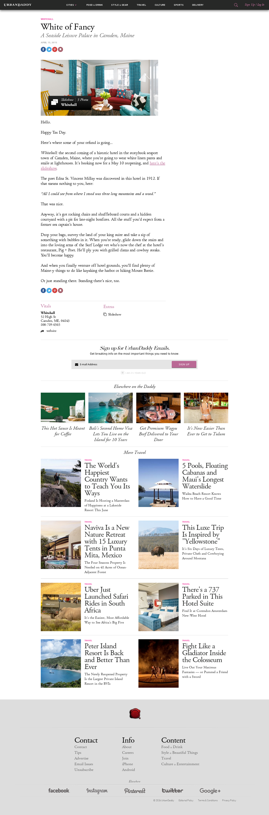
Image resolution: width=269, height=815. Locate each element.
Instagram (97, 791)
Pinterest (135, 791)
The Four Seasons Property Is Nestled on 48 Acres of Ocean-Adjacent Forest (105, 567)
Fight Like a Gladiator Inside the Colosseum (204, 653)
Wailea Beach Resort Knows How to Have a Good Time (201, 496)
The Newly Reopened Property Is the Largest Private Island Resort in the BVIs (105, 679)
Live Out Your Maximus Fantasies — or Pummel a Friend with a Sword (205, 672)
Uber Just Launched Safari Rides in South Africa (106, 600)
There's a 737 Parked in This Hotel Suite (202, 596)
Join (125, 758)
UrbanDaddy (17, 5)
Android (128, 769)
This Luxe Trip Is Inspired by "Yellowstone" (203, 534)
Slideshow (114, 314)
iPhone (127, 764)
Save (54, 49)
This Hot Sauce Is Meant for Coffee (63, 431)
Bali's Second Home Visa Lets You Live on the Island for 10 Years (110, 434)
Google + (210, 791)
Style (119, 5)
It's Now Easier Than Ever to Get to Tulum (206, 431)
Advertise (81, 758)
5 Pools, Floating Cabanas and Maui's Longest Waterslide (205, 476)
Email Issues (83, 764)
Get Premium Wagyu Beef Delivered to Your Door (158, 434)
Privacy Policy (229, 800)
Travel (141, 5)
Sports (179, 5)
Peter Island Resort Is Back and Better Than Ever (107, 656)
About (127, 747)
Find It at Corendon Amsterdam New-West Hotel (204, 613)
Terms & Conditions (207, 800)
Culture (160, 5)
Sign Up (250, 5)
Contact (80, 747)
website (50, 331)
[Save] (60, 49)
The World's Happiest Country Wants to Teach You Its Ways (107, 479)
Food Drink (94, 5)
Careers (128, 752)
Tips (77, 752)
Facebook (59, 791)
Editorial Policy (186, 800)
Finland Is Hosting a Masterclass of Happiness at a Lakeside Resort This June (106, 505)
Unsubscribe (83, 769)
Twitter (172, 791)
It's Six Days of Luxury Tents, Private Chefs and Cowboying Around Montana (203, 554)
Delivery (198, 5)
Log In (260, 5)
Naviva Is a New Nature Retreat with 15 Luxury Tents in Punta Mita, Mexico (106, 541)
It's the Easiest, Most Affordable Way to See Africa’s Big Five (106, 620)
